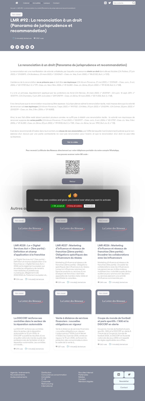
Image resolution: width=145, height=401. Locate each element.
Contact (56, 3)
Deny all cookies (75, 206)
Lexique (47, 3)
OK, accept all (58, 206)
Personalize (89, 206)
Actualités (36, 3)
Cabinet (26, 3)
